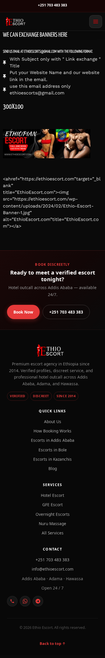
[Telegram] (38, 601)
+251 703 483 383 (52, 5)
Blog (52, 468)
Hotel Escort (52, 495)
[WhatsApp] (25, 601)
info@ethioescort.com (53, 569)
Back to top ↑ (53, 643)
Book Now (23, 312)
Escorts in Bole (52, 450)
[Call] (12, 601)
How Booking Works (52, 431)
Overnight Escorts (53, 514)
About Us (52, 421)
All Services (53, 533)
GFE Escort (52, 504)
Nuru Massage (52, 523)
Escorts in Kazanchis (52, 459)
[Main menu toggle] (95, 21)
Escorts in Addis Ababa (52, 440)
